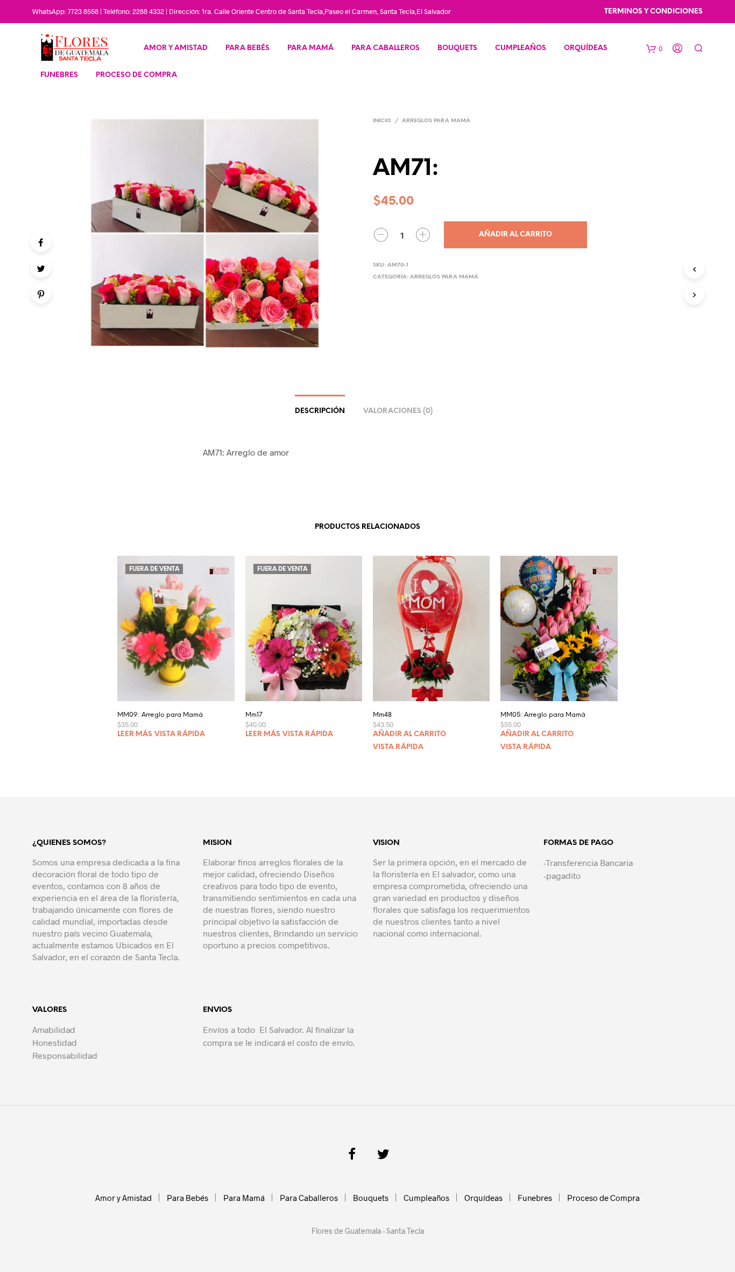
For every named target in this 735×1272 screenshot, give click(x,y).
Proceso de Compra (136, 75)
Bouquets (457, 48)
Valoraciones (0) (398, 411)
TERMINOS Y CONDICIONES (653, 11)
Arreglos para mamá (436, 121)
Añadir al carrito (515, 234)
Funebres (59, 75)
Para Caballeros (385, 48)
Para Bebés (247, 48)
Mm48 (382, 714)
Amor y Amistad (176, 48)
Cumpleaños (520, 48)
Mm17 (254, 714)
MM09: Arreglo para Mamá (160, 714)
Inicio (382, 121)
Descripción (320, 411)
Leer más (134, 734)
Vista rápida (179, 734)
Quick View (182, 690)
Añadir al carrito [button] (409, 734)
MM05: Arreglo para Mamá (542, 714)
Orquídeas (585, 48)
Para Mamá (310, 48)
